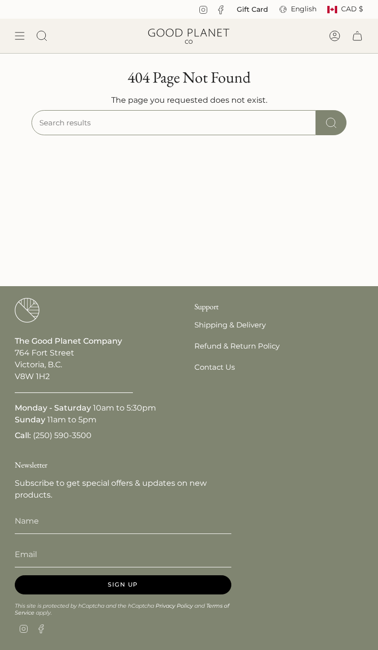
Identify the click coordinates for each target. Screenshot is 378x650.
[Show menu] (20, 36)
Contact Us (214, 367)
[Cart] (357, 36)
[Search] (331, 122)
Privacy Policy (174, 605)
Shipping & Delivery (230, 324)
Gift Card (252, 9)
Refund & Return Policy (237, 346)
